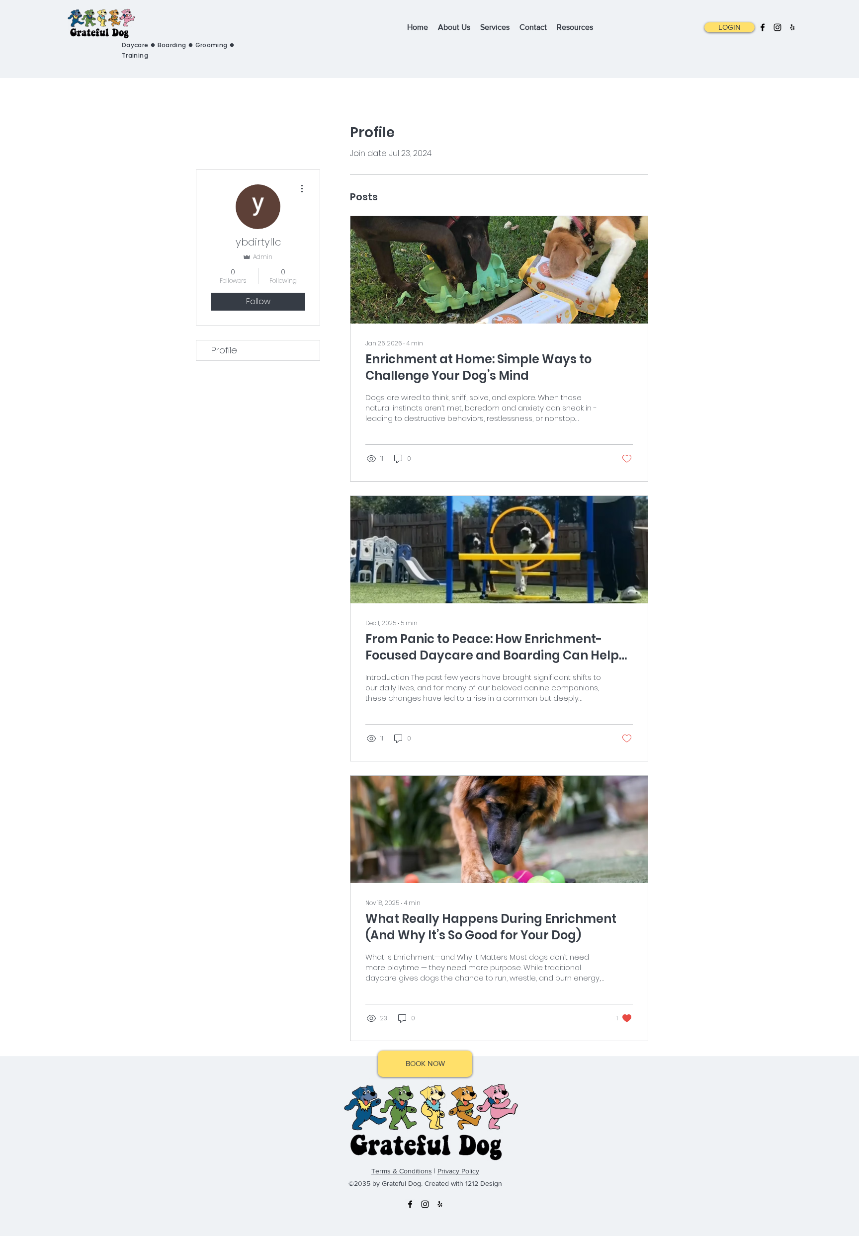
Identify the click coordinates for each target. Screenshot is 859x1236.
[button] (495, 27)
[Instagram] (777, 27)
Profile (224, 350)
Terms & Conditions (401, 1171)
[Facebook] (763, 27)
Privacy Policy (458, 1171)
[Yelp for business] (792, 27)
